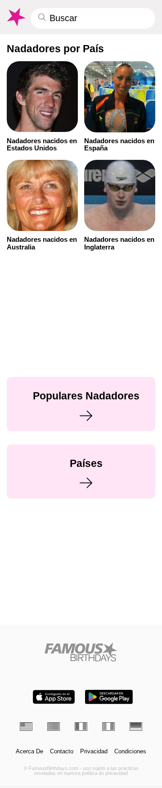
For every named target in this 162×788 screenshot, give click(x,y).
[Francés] (81, 726)
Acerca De (29, 751)
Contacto (61, 751)
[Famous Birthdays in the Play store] (109, 697)
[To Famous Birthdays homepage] (15, 17)
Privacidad (94, 751)
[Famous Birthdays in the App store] (53, 697)
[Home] (81, 651)
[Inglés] (26, 726)
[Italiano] (108, 726)
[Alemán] (136, 726)
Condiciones (130, 751)
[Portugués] (53, 726)
